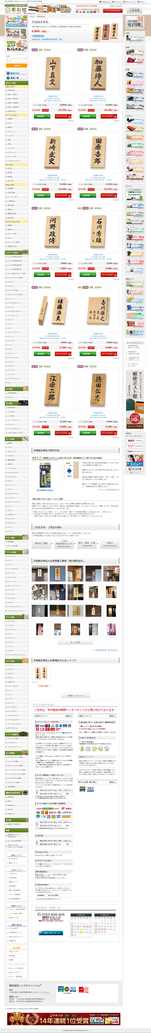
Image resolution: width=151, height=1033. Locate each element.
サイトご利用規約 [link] (15, 894)
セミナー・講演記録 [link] (15, 976)
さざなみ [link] (11, 456)
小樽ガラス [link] (11, 682)
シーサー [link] (11, 531)
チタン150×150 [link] (13, 546)
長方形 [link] (10, 172)
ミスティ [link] (11, 602)
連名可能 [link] (11, 205)
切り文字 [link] (11, 181)
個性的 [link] (10, 127)
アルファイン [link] (12, 621)
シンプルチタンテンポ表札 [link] (16, 774)
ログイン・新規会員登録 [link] (17, 909)
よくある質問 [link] (13, 928)
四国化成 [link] (11, 797)
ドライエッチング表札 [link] (15, 278)
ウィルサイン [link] (12, 743)
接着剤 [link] (10, 225)
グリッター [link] (11, 370)
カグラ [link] (10, 349)
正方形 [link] (10, 168)
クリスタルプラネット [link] (15, 606)
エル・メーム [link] (12, 581)
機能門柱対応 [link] (12, 213)
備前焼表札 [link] (11, 460)
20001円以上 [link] (12, 111)
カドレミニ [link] (11, 638)
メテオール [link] (11, 556)
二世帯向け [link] (11, 201)
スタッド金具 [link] (12, 234)
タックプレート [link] (13, 315)
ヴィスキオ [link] (11, 598)
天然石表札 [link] (11, 407)
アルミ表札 (10, 617)
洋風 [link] (9, 144)
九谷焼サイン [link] (12, 514)
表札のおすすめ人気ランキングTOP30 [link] (15, 846)
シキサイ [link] (11, 625)
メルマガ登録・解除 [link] (15, 913)
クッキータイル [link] (13, 472)
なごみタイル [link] (12, 477)
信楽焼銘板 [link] (11, 786)
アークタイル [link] (12, 468)
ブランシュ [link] (11, 366)
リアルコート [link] (12, 629)
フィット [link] (11, 665)
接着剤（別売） (104, 477)
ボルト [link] (10, 238)
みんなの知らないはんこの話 (133, 365)
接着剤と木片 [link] (12, 246)
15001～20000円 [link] (13, 107)
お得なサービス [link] (14, 918)
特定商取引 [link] (12, 886)
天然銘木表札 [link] (12, 393)
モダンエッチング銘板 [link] (15, 765)
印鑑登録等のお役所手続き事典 (133, 353)
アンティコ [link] (11, 485)
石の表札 (9, 404)
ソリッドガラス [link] (13, 686)
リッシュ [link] (11, 299)
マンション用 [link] (12, 197)
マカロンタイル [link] (13, 493)
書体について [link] (13, 863)
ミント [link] (10, 694)
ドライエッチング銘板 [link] (15, 757)
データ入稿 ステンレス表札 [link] (17, 273)
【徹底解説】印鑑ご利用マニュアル (133, 359)
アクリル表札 (11, 552)
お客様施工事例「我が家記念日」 (107, 650)
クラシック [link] (11, 424)
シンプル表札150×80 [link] (14, 265)
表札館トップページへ (76, 695)
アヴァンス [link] (11, 594)
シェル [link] (10, 345)
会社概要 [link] (12, 956)
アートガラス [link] (12, 707)
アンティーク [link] (12, 152)
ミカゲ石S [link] (11, 416)
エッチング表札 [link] (13, 290)
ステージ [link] (11, 489)
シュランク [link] (11, 374)
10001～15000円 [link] (13, 103)
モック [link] (10, 328)
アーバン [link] (11, 336)
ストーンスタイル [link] (13, 428)
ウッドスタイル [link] (13, 569)
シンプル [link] (11, 136)
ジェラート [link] (11, 498)
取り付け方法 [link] (13, 859)
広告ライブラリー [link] (15, 972)
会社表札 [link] (11, 218)
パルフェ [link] (11, 362)
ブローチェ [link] (11, 523)
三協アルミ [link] (11, 814)
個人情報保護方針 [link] (15, 899)
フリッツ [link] (11, 646)
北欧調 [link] (10, 119)
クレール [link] (11, 590)
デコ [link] (9, 383)
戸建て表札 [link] (11, 192)
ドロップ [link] (11, 669)
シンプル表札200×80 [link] (14, 261)
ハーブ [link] (10, 690)
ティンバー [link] (11, 573)
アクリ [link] (10, 560)
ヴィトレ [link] (11, 703)
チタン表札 (10, 538)
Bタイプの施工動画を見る (109, 490)
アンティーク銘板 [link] (13, 782)
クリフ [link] (10, 506)
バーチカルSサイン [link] (14, 720)
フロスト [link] (11, 678)
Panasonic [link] (11, 805)
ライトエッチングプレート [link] (16, 655)
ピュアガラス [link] (12, 711)
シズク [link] (10, 699)
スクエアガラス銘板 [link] (14, 778)
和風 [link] (9, 140)
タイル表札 (10, 439)
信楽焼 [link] (10, 443)
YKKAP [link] (10, 809)
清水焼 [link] (10, 464)
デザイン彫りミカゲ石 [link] (15, 433)
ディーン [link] (11, 324)
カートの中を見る (113, 11)
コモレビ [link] (11, 397)
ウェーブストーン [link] (13, 420)
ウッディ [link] (11, 320)
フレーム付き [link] (12, 156)
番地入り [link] (11, 209)
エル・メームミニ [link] (13, 586)
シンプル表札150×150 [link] (15, 257)
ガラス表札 (10, 661)
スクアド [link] (11, 282)
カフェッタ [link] (11, 451)
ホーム (141, 2)
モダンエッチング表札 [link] (15, 294)
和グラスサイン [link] (13, 728)
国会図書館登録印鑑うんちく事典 (133, 347)
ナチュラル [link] (11, 148)
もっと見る (76, 642)
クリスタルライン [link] (13, 378)
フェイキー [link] (11, 341)
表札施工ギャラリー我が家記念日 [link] (14, 836)
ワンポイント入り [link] (13, 161)
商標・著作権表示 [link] (15, 890)
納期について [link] (13, 882)
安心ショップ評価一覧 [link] (16, 968)
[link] (53, 85)
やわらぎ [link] (11, 673)
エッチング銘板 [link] (13, 761)
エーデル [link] (11, 651)
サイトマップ (129, 2)
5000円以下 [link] (11, 90)
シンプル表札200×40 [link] (14, 269)
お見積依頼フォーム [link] (15, 932)
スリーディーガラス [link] (14, 724)
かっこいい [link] (11, 131)
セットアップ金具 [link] (13, 242)
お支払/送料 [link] (13, 878)
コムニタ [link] (11, 307)
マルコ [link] (10, 481)
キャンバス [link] (11, 519)
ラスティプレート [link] (13, 747)
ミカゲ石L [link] (11, 412)
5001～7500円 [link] (12, 94)
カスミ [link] (10, 510)
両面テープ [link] (11, 229)
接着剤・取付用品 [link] (13, 824)
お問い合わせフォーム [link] (16, 937)
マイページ (117, 2)
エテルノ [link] (11, 286)
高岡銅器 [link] (11, 542)
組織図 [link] (11, 960)
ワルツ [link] (10, 527)
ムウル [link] (10, 447)
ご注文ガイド (106, 2)
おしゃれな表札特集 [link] (14, 841)
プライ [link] (10, 565)
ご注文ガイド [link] (13, 873)
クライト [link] (11, 642)
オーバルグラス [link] (13, 715)
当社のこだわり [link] (14, 951)
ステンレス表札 (12, 253)
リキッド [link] (11, 353)
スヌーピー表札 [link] (13, 738)
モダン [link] (10, 123)
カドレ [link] (10, 634)
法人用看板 (10, 753)
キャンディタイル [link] (13, 502)
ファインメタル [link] (13, 357)
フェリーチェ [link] (12, 577)
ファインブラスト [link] (13, 332)
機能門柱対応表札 (13, 793)
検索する (17, 65)
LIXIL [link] (9, 801)
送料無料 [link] (11, 188)
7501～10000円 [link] (13, 99)
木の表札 (9, 389)
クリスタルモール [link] (13, 303)
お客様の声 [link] (12, 941)
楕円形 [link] (10, 177)
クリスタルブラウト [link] (14, 311)
